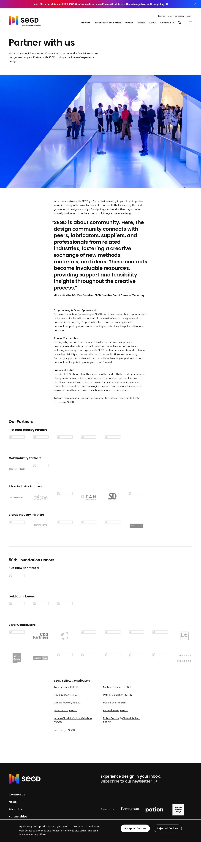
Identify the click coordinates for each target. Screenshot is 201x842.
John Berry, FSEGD (64, 730)
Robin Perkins (111, 718)
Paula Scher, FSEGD (114, 702)
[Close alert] (195, 4)
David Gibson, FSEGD (66, 694)
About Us (15, 809)
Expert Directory (176, 15)
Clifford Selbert (131, 718)
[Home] (25, 20)
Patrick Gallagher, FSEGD (117, 694)
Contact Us (17, 794)
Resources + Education (108, 22)
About (152, 22)
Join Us (161, 15)
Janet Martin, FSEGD (65, 710)
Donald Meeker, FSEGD (67, 702)
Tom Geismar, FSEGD (66, 687)
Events (141, 22)
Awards (129, 22)
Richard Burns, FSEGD (115, 710)
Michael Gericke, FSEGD (117, 687)
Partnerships (18, 816)
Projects (85, 22)
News (12, 802)
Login (189, 15)
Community (167, 22)
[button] (181, 22)
